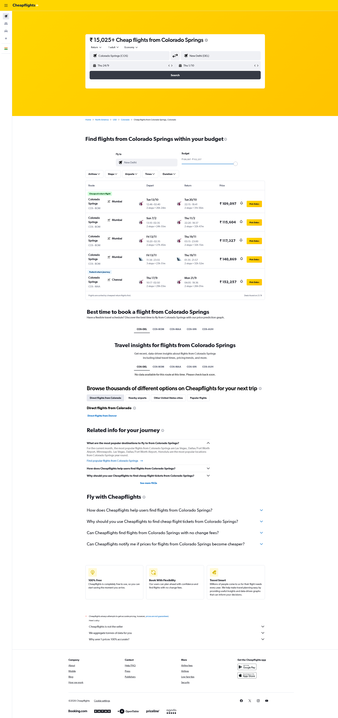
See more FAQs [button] (148, 483)
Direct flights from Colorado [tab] (105, 397)
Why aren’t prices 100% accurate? (109, 639)
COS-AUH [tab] (207, 329)
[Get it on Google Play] (246, 667)
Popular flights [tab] (198, 397)
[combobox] (96, 47)
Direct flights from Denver (102, 415)
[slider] (235, 164)
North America (102, 119)
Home (88, 119)
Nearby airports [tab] (137, 397)
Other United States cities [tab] (168, 397)
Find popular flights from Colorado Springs (112, 460)
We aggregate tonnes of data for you (110, 633)
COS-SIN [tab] (192, 329)
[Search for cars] (6, 31)
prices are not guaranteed (157, 616)
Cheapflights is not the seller (106, 626)
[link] (241, 701)
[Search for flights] (6, 16)
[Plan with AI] (6, 38)
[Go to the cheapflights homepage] (26, 5)
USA (115, 119)
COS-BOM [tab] (158, 329)
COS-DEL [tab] (142, 329)
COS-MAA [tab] (175, 329)
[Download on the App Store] (246, 675)
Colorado (125, 119)
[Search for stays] (6, 23)
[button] (6, 5)
